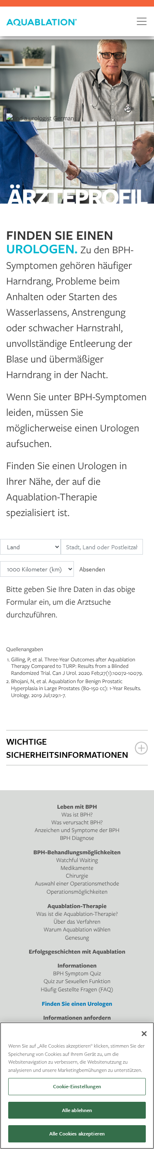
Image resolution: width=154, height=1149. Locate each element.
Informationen (77, 966)
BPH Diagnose (77, 838)
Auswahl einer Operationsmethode (77, 884)
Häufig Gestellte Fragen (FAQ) (77, 989)
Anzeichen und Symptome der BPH (76, 830)
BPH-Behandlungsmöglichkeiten (76, 852)
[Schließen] (144, 1034)
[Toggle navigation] (142, 21)
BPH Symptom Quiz (77, 973)
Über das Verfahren (76, 922)
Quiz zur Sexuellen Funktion (77, 981)
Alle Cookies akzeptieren (77, 1133)
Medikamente (77, 868)
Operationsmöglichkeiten (77, 892)
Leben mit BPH (77, 807)
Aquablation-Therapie (77, 906)
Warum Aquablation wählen (77, 929)
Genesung (77, 938)
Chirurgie (77, 876)
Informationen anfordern (77, 1018)
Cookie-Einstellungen (77, 1086)
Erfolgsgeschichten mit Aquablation (77, 952)
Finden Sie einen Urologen (77, 1004)
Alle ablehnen (77, 1110)
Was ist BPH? (77, 815)
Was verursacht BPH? (77, 822)
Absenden (92, 568)
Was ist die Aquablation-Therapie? (77, 914)
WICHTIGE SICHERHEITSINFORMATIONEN (67, 748)
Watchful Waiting (77, 860)
